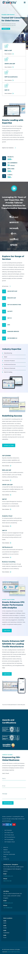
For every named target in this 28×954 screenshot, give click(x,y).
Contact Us (6, 28)
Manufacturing (8, 353)
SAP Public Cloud (8, 832)
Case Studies (6, 852)
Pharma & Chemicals (9, 368)
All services (5, 286)
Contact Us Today (9, 445)
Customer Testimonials (9, 854)
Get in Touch (5, 773)
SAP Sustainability (9, 839)
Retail (5, 356)
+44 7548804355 (7, 907)
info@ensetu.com (8, 876)
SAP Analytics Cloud (9, 841)
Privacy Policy (16, 951)
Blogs (4, 856)
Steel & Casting (8, 372)
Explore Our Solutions (8, 147)
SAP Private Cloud (9, 834)
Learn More (7, 630)
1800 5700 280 (7, 881)
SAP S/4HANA (8, 830)
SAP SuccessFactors (9, 837)
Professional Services (10, 364)
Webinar (5, 849)
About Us (5, 847)
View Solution (8, 53)
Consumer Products (9, 360)
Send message (8, 803)
